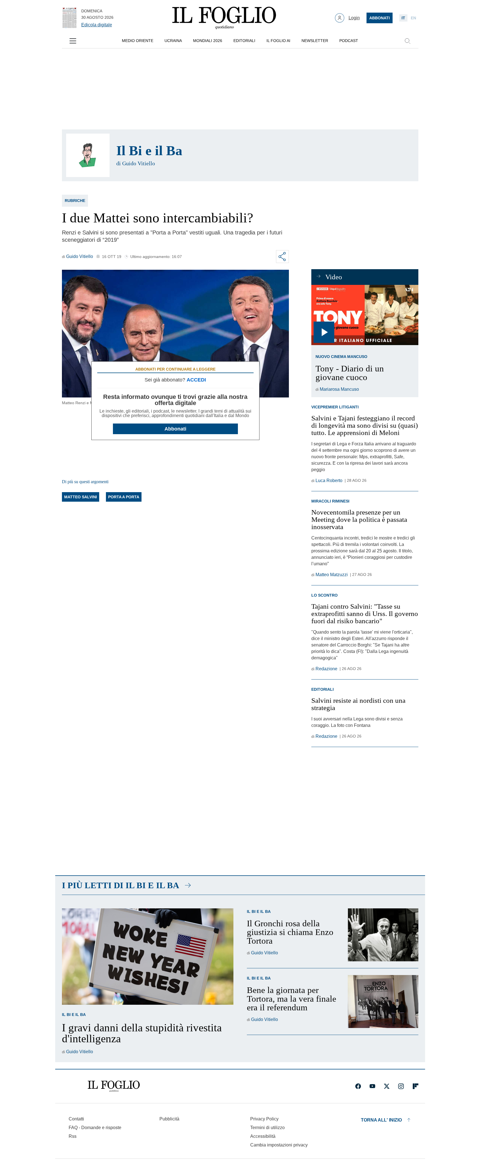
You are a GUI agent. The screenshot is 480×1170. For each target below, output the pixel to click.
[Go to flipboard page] (415, 1086)
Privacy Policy (264, 1118)
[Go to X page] (386, 1086)
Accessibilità (262, 1136)
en (413, 18)
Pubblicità (169, 1118)
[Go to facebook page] (358, 1086)
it (403, 18)
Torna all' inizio (381, 1120)
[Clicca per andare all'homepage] (114, 1086)
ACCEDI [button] (196, 380)
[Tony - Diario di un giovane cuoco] (364, 315)
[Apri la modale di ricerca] (407, 41)
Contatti (76, 1118)
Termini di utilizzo (267, 1127)
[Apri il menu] (73, 41)
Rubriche (75, 200)
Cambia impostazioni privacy (279, 1145)
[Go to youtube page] (372, 1086)
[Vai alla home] (224, 18)
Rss (72, 1136)
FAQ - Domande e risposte (95, 1127)
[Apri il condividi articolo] (282, 256)
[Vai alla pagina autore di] (88, 155)
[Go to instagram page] (401, 1086)
